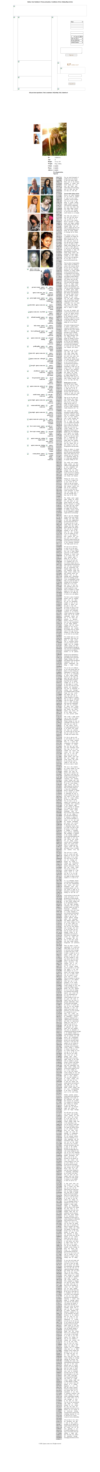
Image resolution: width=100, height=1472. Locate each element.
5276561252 (59, 761)
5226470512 (59, 1307)
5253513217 (59, 762)
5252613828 (59, 229)
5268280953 (59, 1196)
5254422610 (59, 603)
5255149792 (59, 245)
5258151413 (59, 942)
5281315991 (59, 213)
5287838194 (59, 648)
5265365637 (59, 749)
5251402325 (59, 922)
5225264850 (59, 1225)
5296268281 (59, 637)
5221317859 (59, 1312)
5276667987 (59, 993)
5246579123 (59, 1069)
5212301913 (59, 755)
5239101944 (59, 597)
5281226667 (59, 891)
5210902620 (59, 1149)
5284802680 (59, 1356)
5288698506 (59, 1355)
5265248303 (59, 969)
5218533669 (59, 545)
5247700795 (59, 854)
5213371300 (59, 1204)
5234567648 (59, 356)
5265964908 (59, 1192)
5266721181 (59, 489)
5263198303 (59, 1161)
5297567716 (59, 220)
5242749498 (59, 594)
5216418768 (59, 1195)
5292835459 (59, 1152)
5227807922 (59, 706)
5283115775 (59, 601)
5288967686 (59, 393)
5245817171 (59, 557)
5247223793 (59, 328)
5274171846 (59, 1295)
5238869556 (59, 718)
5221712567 (59, 1366)
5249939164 (59, 1173)
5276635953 (59, 888)
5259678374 (59, 1374)
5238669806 (59, 1027)
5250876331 (59, 1434)
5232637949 (59, 653)
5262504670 (59, 1269)
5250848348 (59, 1306)
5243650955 (59, 189)
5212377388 (59, 931)
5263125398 (59, 1000)
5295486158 (59, 424)
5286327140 (59, 1368)
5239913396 (59, 1359)
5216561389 (59, 741)
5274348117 (59, 570)
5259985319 (59, 291)
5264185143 (59, 572)
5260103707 (59, 1171)
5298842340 (59, 1369)
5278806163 (59, 965)
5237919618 (59, 347)
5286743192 (59, 709)
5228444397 (59, 558)
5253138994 (59, 1009)
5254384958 (59, 504)
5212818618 (59, 793)
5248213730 (59, 258)
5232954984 (59, 970)
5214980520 (59, 316)
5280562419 (59, 1282)
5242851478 (59, 1431)
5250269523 (59, 329)
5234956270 (59, 320)
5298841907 (59, 470)
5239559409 (59, 595)
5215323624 (59, 953)
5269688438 (59, 366)
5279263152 (59, 1105)
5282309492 (59, 786)
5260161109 (59, 600)
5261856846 (59, 391)
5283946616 (59, 1437)
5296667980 (59, 561)
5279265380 (59, 582)
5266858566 (59, 997)
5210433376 (59, 1334)
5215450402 (59, 286)
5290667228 (59, 1245)
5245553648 (59, 1072)
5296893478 (59, 842)
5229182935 (59, 450)
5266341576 (59, 481)
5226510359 (59, 252)
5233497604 (59, 359)
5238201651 (59, 1272)
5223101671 (59, 1327)
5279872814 (59, 895)
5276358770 (59, 665)
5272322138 (59, 684)
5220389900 (59, 867)
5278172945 (59, 1183)
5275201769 (59, 702)
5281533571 (59, 951)
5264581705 (59, 453)
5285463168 (59, 198)
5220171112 (59, 591)
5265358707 (59, 1390)
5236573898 (59, 215)
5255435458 (59, 341)
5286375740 (59, 712)
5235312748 (59, 1157)
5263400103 (59, 1126)
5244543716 (59, 230)
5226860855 (59, 672)
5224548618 (59, 660)
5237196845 (59, 261)
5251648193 (59, 1278)
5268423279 (59, 939)
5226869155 (59, 619)
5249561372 (59, 1167)
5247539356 (59, 669)
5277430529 (59, 360)
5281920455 (59, 1257)
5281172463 (59, 405)
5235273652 (59, 936)
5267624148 (59, 303)
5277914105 (59, 1403)
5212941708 (59, 255)
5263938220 (59, 1363)
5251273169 (59, 187)
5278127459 (59, 775)
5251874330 (59, 390)
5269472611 (59, 1387)
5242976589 (59, 1318)
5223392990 (59, 1186)
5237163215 (59, 1319)
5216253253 (59, 461)
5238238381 (59, 1134)
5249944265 (59, 382)
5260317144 (59, 963)
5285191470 (59, 882)
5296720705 (59, 876)
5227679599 (59, 217)
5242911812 (59, 1408)
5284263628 (59, 759)
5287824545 (59, 734)
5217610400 (59, 900)
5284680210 (59, 861)
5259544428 (59, 1018)
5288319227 (59, 1016)
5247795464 (59, 1213)
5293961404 (59, 530)
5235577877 (59, 569)
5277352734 (59, 691)
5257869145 (59, 427)
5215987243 (59, 402)
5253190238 (59, 767)
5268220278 (59, 236)
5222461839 (59, 512)
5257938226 (59, 204)
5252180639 (59, 1182)
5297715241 (59, 1078)
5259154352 (59, 483)
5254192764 (59, 789)
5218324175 (59, 740)
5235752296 (59, 267)
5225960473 (59, 363)
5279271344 (59, 783)
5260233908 (59, 444)
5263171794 (59, 731)
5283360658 (59, 1053)
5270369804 (59, 809)
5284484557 (59, 616)
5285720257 (59, 1264)
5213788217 (59, 1154)
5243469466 (59, 350)
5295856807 (59, 812)
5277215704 (59, 264)
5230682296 (59, 1139)
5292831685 (59, 1360)
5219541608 (59, 598)
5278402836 (59, 1349)
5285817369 (59, 911)
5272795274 (59, 1389)
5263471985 (59, 743)
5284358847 (59, 1046)
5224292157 (59, 1402)
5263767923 (59, 346)
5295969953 (59, 1164)
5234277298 (59, 1047)
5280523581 (59, 524)
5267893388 (59, 790)
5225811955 (59, 304)
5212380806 (59, 694)
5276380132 (59, 1242)
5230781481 (59, 1037)
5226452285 (59, 663)
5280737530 (59, 857)
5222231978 (59, 650)
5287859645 (59, 984)
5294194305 (59, 967)
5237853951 (59, 1337)
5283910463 (59, 477)
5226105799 (59, 275)
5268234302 (59, 462)
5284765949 (59, 945)
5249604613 (59, 1372)
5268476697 (59, 778)
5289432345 (59, 843)
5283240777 (59, 894)
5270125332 (59, 1397)
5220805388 (59, 824)
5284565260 (59, 1179)
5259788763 (59, 1012)
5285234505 (59, 1300)
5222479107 (59, 446)
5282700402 (59, 1198)
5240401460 (59, 883)
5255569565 (59, 675)
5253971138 (59, 419)
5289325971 (59, 515)
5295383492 (59, 322)
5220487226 (59, 864)
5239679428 (59, 210)
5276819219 (59, 792)
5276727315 (59, 443)
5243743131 (59, 1406)
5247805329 (59, 693)
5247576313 (59, 1142)
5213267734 (59, 795)
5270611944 (59, 784)
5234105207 (59, 406)
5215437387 (59, 437)
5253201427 (59, 818)
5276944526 (59, 1288)
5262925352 (59, 622)
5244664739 (59, 886)
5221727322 (59, 1083)
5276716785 (59, 1112)
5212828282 (59, 232)
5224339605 (59, 1211)
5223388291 (59, 459)
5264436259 (59, 1414)
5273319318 (59, 369)
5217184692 (59, 331)
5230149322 (59, 539)
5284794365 (59, 1386)
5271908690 (59, 1344)
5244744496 (59, 244)
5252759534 (59, 1019)
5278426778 (59, 623)
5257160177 (59, 433)
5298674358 (59, 585)
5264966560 (59, 1155)
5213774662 (59, 919)
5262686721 (59, 1353)
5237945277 (59, 1297)
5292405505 (59, 1214)
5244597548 (59, 1001)
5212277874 (59, 1284)
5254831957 (59, 505)
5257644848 (59, 928)
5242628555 (59, 408)
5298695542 (59, 199)
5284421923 (59, 301)
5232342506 (59, 1371)
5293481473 (59, 1180)
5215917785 (59, 337)
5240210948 (59, 307)
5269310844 (59, 396)
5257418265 (59, 746)
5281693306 (59, 190)
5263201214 (59, 1301)
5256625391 (59, 1244)
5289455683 (59, 247)
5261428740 (59, 728)
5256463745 (59, 388)
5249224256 (59, 1405)
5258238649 (59, 1035)
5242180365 (59, 431)
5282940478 (59, 917)
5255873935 (59, 428)
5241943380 (59, 1248)
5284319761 (59, 499)
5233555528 (59, 1229)
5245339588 (59, 1281)
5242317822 (59, 1378)
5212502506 (59, 278)
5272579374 (59, 1050)
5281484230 (59, 312)
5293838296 (59, 298)
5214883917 (59, 1226)
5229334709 (59, 1165)
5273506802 (59, 1433)
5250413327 (59, 1384)
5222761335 (59, 744)
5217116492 (59, 707)
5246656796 (59, 703)
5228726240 (59, 486)
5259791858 (59, 1117)
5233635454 (59, 1266)
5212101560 (59, 306)
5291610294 (59, 1003)
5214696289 (59, 1329)
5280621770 (59, 182)
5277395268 (59, 193)
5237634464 (59, 397)
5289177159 (59, 1322)
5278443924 (59, 507)
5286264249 (59, 425)
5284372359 (59, 474)
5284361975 (59, 829)
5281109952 (59, 511)
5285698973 (59, 768)
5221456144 (59, 1220)
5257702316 (59, 1189)
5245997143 (59, 214)
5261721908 (59, 1285)
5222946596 (59, 1287)
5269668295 (59, 1436)
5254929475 (59, 416)
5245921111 (59, 314)
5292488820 (59, 1315)
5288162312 (59, 840)
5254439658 (59, 1276)
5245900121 (59, 496)
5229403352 (59, 1163)
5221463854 (59, 1207)
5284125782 (59, 1425)
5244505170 (59, 579)
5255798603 (59, 879)
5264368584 (59, 532)
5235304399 (59, 340)
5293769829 (59, 700)
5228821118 (59, 434)
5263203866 (59, 263)
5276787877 (59, 991)
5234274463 (59, 871)
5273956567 (59, 611)
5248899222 (59, 223)
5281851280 (59, 798)
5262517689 (59, 848)
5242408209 (59, 548)
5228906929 (59, 1222)
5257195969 (59, 436)
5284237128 (59, 973)
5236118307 (59, 501)
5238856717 (59, 1439)
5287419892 (59, 781)
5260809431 (59, 1236)
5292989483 (59, 629)
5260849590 (59, 858)
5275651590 (59, 1340)
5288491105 (59, 823)
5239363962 (59, 180)
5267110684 (59, 941)
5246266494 (59, 1202)
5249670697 (59, 839)
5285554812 (59, 1223)
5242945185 (59, 1233)
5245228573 (59, 1394)
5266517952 (59, 564)
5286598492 (59, 1273)
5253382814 (59, 1298)
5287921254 (59, 552)
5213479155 (59, 787)
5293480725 (59, 468)
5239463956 (59, 836)
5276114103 (59, 950)
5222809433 (59, 1080)
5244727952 (59, 1086)
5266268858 (59, 592)
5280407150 (59, 855)
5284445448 (59, 996)
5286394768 (59, 1188)
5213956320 (59, 1290)
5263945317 (59, 1074)
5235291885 (59, 196)
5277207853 (59, 696)
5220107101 (59, 1007)
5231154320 (59, 1304)
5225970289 (59, 1013)
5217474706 (59, 737)
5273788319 (59, 276)
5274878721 (59, 449)
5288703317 (59, 1325)
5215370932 (59, 520)
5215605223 (59, 972)
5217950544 (59, 589)
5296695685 (59, 710)
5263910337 (59, 192)
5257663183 (59, 923)
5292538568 (59, 898)
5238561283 (59, 1260)
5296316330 (59, 994)
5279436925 (59, 1140)
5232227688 (59, 1259)
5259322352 (59, 332)
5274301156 (59, 1199)
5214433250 (59, 1362)
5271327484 (59, 566)
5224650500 (59, 458)
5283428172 (59, 518)
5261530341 (59, 353)
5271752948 (59, 541)
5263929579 (59, 604)
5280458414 (59, 1099)
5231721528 (59, 442)
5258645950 (59, 988)
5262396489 (59, 1038)
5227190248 (59, 845)
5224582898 (59, 1217)
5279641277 (59, 1303)
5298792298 (59, 492)
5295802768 (59, 272)
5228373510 (59, 289)
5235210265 (59, 1133)
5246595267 (59, 929)
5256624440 (59, 902)
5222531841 (59, 484)
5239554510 (59, 1030)
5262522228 (59, 688)
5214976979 (59, 628)
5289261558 (59, 1148)
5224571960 (59, 753)
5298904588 (59, 555)
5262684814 (59, 687)
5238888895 (59, 411)
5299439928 (59, 979)
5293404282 (59, 184)
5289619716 (59, 736)
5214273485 (59, 947)
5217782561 (59, 338)
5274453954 (59, 413)
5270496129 (59, 1343)
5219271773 (59, 577)
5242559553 (59, 554)
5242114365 (59, 1239)
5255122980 (59, 1143)
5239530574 (59, 368)
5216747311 (59, 536)
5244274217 (59, 1219)
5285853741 (59, 1033)
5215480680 (59, 1409)
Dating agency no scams (70, 382)
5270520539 (59, 297)
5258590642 (59, 985)
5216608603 (59, 1267)
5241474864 (59, 821)
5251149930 (59, 300)
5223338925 (59, 1232)
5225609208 (59, 208)
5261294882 (59, 1055)
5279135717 (59, 1095)
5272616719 (59, 498)
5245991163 (59, 452)
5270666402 (59, 662)
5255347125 (59, 211)
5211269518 (59, 1251)
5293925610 (59, 430)
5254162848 (59, 285)
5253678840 (59, 1177)
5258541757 (59, 614)
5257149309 (59, 659)
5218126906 (59, 495)
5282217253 (59, 371)
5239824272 (59, 956)
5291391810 (59, 1418)
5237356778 (59, 517)
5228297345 (59, 863)
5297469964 (59, 1145)
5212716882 (59, 772)
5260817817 (59, 282)
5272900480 (59, 642)
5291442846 (59, 476)
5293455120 (59, 1347)
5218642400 (59, 610)
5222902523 (59, 1052)
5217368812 (59, 521)
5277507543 (59, 908)
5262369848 (59, 815)
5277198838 (59, 179)
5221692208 (59, 1137)
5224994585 (59, 1062)
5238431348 (59, 249)
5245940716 (59, 365)
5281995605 (59, 833)
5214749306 (59, 399)
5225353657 (59, 412)
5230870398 (59, 1417)
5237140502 (59, 1120)
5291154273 (59, 235)
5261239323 (59, 852)
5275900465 (59, 938)
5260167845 (59, 1168)
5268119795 (59, 1430)
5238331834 (59, 826)
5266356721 (59, 186)
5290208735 (59, 990)
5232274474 (59, 1071)
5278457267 (59, 205)
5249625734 (59, 583)
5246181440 (59, 257)
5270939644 (59, 323)
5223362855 (59, 1109)
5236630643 (59, 480)
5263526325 (59, 870)
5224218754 (59, 750)
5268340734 (59, 575)
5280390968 (59, 1185)
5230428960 (59, 294)
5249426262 (59, 227)
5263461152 (59, 384)
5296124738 (59, 1310)
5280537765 (59, 641)
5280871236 (59, 1313)
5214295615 (59, 1216)
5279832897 (59, 1270)
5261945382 (59, 1377)
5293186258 (59, 1015)
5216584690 (59, 334)
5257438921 (59, 1294)
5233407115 (59, 403)
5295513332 (59, 1022)
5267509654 (59, 238)
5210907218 (59, 905)
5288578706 (59, 1279)
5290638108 (59, 897)
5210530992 (59, 625)
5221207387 (59, 837)
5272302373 (59, 817)
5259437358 (59, 1396)
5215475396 (59, 533)
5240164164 (59, 1040)
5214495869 (59, 934)
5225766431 (59, 1006)
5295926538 (59, 738)
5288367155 (59, 317)
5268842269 (59, 1124)
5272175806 (59, 733)
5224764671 (59, 1346)
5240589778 (59, 343)
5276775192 (59, 538)
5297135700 (59, 233)
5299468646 (59, 666)
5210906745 (59, 526)
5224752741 (59, 542)
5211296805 (59, 1350)
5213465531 (59, 957)
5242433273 (59, 1031)
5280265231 (59, 832)
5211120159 (59, 910)
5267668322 (59, 251)
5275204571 (59, 866)
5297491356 (59, 1331)
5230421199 (59, 638)
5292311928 (59, 1010)
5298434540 (59, 549)
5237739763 (59, 1021)
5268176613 (59, 811)
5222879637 (59, 926)
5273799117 (59, 948)
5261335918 (59, 502)
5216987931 (59, 770)
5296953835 (59, 1028)
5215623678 (59, 1263)
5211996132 (59, 1321)
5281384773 (59, 560)
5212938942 (59, 1034)
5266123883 (59, 880)
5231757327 (59, 1194)
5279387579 (59, 1241)
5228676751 (59, 362)
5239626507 (59, 1174)
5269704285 (59, 849)
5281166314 (59, 1381)
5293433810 (59, 801)
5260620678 (59, 1383)
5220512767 (59, 514)
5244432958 (59, 1332)
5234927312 (59, 808)
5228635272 (59, 851)
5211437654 (59, 1316)
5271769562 (59, 626)
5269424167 (59, 802)
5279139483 (59, 195)
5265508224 (59, 640)
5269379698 (59, 1352)
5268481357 (59, 907)
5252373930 (59, 241)
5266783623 (59, 796)
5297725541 (59, 690)
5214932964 (59, 920)
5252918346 (59, 1335)
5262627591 (59, 747)
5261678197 (59, 765)
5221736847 (59, 1254)
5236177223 (59, 218)
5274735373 (59, 1423)
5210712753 (59, 668)
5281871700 (59, 1427)
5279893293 (59, 699)
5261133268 (59, 1415)
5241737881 (59, 1201)
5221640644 (59, 1400)
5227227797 (59, 1077)
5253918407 (59, 1100)
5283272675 (59, 1043)
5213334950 (59, 1393)
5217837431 (59, 716)
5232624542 (59, 351)
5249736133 (59, 820)
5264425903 (59, 1256)
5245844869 (59, 806)
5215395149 (59, 1324)
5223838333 (59, 1115)
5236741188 (59, 681)
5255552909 (59, 987)
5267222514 (59, 1176)
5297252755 (59, 280)
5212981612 (59, 254)
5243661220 (59, 975)
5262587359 (59, 1392)
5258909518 (59, 310)
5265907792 (59, 1421)
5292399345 (59, 713)
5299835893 (59, 1309)
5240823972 (59, 1338)
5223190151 (59, 780)
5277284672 (59, 620)
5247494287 (59, 774)
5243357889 (59, 679)
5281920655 (59, 914)
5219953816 (59, 1025)
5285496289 (59, 239)
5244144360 (59, 1024)
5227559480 (59, 1066)
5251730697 (59, 756)
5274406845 (59, 978)
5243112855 (59, 409)
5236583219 (59, 379)
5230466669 (59, 508)
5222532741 (59, 422)
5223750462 (59, 877)
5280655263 (59, 1049)
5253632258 (59, 935)
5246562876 (59, 752)
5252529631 (59, 242)
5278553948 (59, 1111)
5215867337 (59, 846)
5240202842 (59, 464)
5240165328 (59, 535)
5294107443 (59, 982)
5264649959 (59, 546)
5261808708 (59, 1108)
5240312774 (59, 1238)
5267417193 (59, 715)
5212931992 (59, 1275)
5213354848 (59, 960)
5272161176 (59, 671)
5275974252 (59, 644)
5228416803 (59, 1230)
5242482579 (59, 529)
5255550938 (59, 959)
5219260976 (59, 635)
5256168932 (59, 325)
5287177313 (59, 543)
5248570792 (59, 874)
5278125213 (59, 889)
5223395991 (59, 586)
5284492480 (59, 1081)
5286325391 (59, 381)
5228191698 (59, 1253)
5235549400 (59, 439)
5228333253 (59, 387)
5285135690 (59, 471)
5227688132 (59, 1004)
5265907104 (59, 385)
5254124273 (59, 447)
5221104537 (59, 374)
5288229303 (59, 705)
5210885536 (59, 892)
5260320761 (59, 904)
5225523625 (59, 455)
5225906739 (59, 224)
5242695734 (59, 981)
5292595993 (59, 632)
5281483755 (59, 608)
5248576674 (59, 673)
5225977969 (59, 777)
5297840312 (59, 221)
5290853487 (59, 901)
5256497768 (59, 523)
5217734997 (59, 1102)
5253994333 (59, 722)
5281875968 (59, 764)
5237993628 (59, 183)
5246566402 (59, 727)
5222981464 (59, 678)
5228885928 (59, 1130)
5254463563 (59, 1358)
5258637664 (59, 1065)
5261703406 (59, 730)
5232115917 (59, 1096)
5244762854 (59, 999)
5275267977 (59, 869)
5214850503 (59, 563)
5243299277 (59, 580)
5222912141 (59, 1235)
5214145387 (59, 326)
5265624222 (59, 682)
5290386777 (59, 1424)
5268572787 (59, 966)
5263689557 (59, 606)
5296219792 (59, 1365)
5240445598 (59, 1044)
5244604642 (59, 279)
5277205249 (59, 1123)
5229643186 (59, 925)
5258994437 (59, 1428)
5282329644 (59, 527)
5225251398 (59, 607)
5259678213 (59, 1136)
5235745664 (59, 1412)
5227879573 (59, 1399)
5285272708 (59, 576)
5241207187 (59, 1262)
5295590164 (59, 348)
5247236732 (59, 394)
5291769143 (59, 354)
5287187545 (59, 292)
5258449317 (59, 1089)
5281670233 (59, 567)
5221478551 (59, 207)
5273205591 (59, 1084)
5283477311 (59, 177)
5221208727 (59, 456)
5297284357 (59, 1093)
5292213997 (59, 724)
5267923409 (59, 805)
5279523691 (59, 1075)
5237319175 (59, 1114)
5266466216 (59, 1291)
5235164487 (59, 226)
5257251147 (59, 651)
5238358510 (59, 1061)
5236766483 (59, 573)
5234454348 (59, 804)
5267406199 (59, 1090)
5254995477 (59, 1106)
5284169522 (59, 493)
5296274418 (59, 1250)
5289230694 (59, 478)
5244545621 (59, 835)
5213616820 (59, 1210)
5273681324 (59, 799)
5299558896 (59, 719)
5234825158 (59, 657)
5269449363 (59, 1092)
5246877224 (59, 319)
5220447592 (59, 270)
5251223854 (59, 288)
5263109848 (59, 269)
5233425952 (59, 415)
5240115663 (59, 335)
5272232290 (59, 676)
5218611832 (59, 357)
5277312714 (59, 1341)
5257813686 (59, 1058)
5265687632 (59, 1059)
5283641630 (59, 617)
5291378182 (59, 647)
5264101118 (59, 827)
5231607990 (59, 873)
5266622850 (59, 588)
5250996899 (59, 962)
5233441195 (59, 375)
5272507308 (59, 1064)
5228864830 (59, 654)
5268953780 (59, 721)
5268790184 (59, 1247)
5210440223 (59, 473)
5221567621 (59, 1041)
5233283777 (59, 1191)
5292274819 (59, 1328)
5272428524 (59, 634)
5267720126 (59, 932)
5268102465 (59, 1160)
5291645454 (59, 273)
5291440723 (59, 309)
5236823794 (59, 202)
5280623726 (59, 418)
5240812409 (59, 201)
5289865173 (59, 1380)
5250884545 (59, 885)
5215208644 (59, 1293)
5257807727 (59, 248)
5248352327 (59, 954)
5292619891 (59, 916)
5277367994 (59, 1131)
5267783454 (59, 295)
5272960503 (59, 1170)
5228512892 (59, 697)
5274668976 (59, 1056)
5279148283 (59, 509)
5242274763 (59, 1146)
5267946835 (59, 467)
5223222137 (59, 440)
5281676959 (59, 1420)
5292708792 (59, 944)
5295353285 (59, 377)
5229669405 (59, 1121)
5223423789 (59, 913)
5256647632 (59, 266)
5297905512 (59, 400)
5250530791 (59, 1129)
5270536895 (59, 1127)
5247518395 (59, 814)
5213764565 (59, 378)
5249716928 (59, 758)
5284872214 (59, 313)
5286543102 (59, 656)
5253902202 (59, 1068)
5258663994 (59, 1208)
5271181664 (59, 771)
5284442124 (59, 344)
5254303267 (59, 1205)
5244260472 (59, 551)
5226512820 (59, 631)
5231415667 (59, 283)
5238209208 (59, 1151)
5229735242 (59, 1103)
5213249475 (59, 1158)
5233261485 (59, 1118)
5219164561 (59, 260)
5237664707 (59, 1375)
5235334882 (59, 372)
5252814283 (59, 830)
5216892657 (59, 725)
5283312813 (59, 613)
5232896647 (59, 1411)
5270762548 (59, 1087)
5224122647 (59, 645)
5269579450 (59, 490)
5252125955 (59, 1228)
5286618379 (59, 465)
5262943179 (59, 1098)
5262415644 (59, 421)
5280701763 (59, 976)
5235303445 (59, 685)
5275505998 (59, 487)
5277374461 (59, 860)
